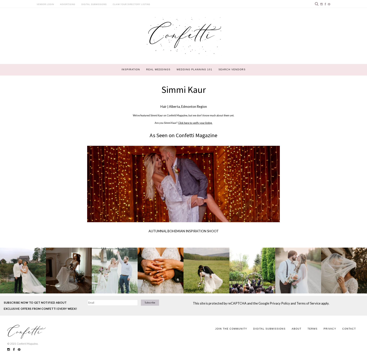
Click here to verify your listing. (195, 122)
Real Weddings (158, 69)
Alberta (174, 107)
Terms (312, 328)
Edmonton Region (194, 107)
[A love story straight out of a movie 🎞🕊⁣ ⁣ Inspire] (298, 270)
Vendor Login (45, 4)
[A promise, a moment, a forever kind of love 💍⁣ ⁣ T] (161, 270)
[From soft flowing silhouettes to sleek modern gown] (69, 270)
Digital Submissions (94, 4)
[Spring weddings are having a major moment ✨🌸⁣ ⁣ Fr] (115, 270)
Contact (349, 328)
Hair (163, 107)
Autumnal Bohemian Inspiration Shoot (184, 231)
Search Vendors (232, 69)
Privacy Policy (280, 303)
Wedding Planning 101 (194, 69)
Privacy (330, 328)
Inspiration (131, 69)
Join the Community (231, 328)
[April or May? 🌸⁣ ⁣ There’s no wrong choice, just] (252, 270)
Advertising (67, 4)
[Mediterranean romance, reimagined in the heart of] (23, 270)
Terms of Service (308, 303)
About (296, 328)
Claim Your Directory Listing (131, 4)
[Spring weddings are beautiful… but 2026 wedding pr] (206, 270)
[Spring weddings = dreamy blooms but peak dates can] (344, 270)
